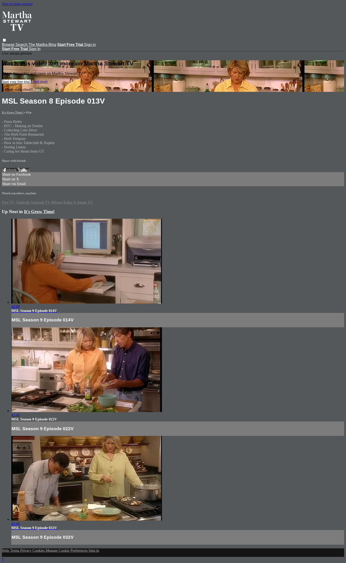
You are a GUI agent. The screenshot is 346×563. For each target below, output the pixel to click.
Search (22, 45)
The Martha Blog (42, 45)
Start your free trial (16, 82)
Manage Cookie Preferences (67, 550)
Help (6, 550)
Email (25, 170)
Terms (15, 550)
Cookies (39, 550)
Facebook (9, 170)
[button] (4, 40)
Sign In (34, 49)
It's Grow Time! (13, 112)
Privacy (26, 550)
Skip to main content (17, 4)
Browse (9, 45)
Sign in (90, 45)
